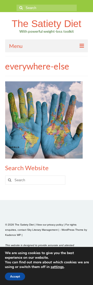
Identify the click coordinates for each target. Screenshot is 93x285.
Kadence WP (13, 235)
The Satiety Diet (46, 23)
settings (57, 267)
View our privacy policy (49, 224)
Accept (15, 276)
